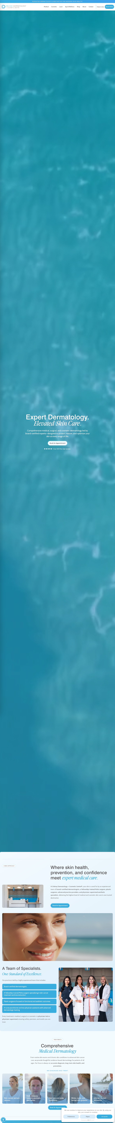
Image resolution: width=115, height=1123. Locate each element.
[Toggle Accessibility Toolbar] (3, 1119)
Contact (91, 7)
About (84, 7)
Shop (78, 7)
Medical (46, 7)
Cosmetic (54, 7)
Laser (61, 7)
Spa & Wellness (69, 7)
